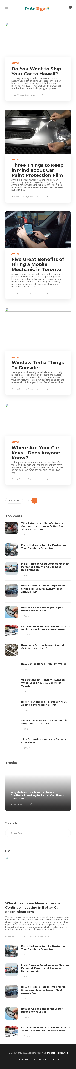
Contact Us (27, 1059)
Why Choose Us (49, 1059)
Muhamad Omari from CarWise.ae (21, 936)
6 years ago (30, 95)
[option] (38, 636)
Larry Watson (17, 95)
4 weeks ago (16, 804)
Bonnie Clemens (19, 196)
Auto (15, 63)
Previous (14, 500)
